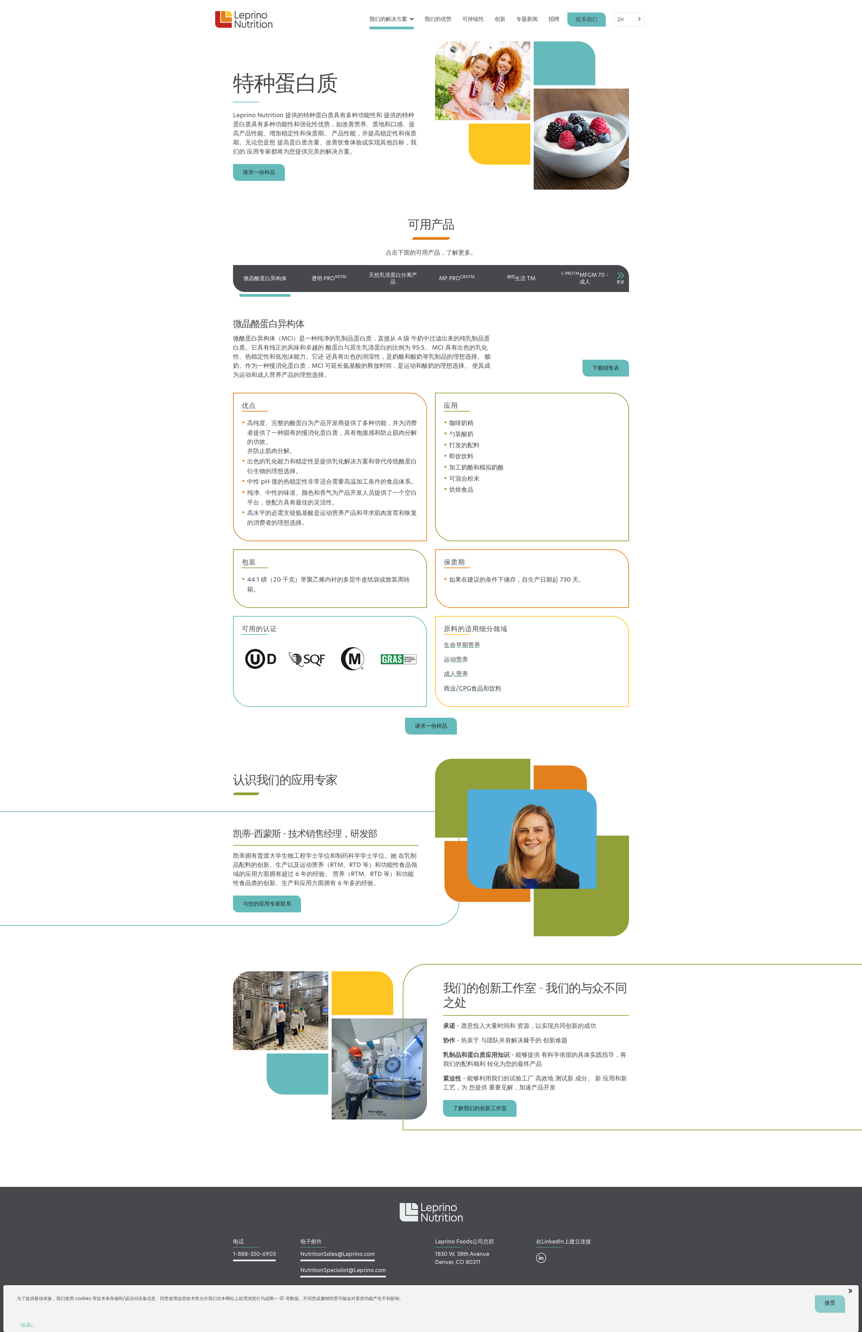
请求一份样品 (259, 172)
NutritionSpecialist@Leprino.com (343, 1270)
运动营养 (456, 659)
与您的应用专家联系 (267, 904)
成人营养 (456, 674)
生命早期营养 (462, 645)
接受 (830, 1303)
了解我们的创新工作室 (480, 1108)
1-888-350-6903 (254, 1254)
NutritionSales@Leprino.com (337, 1254)
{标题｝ (27, 1325)
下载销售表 (605, 368)
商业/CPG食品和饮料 (472, 688)
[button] (851, 1290)
